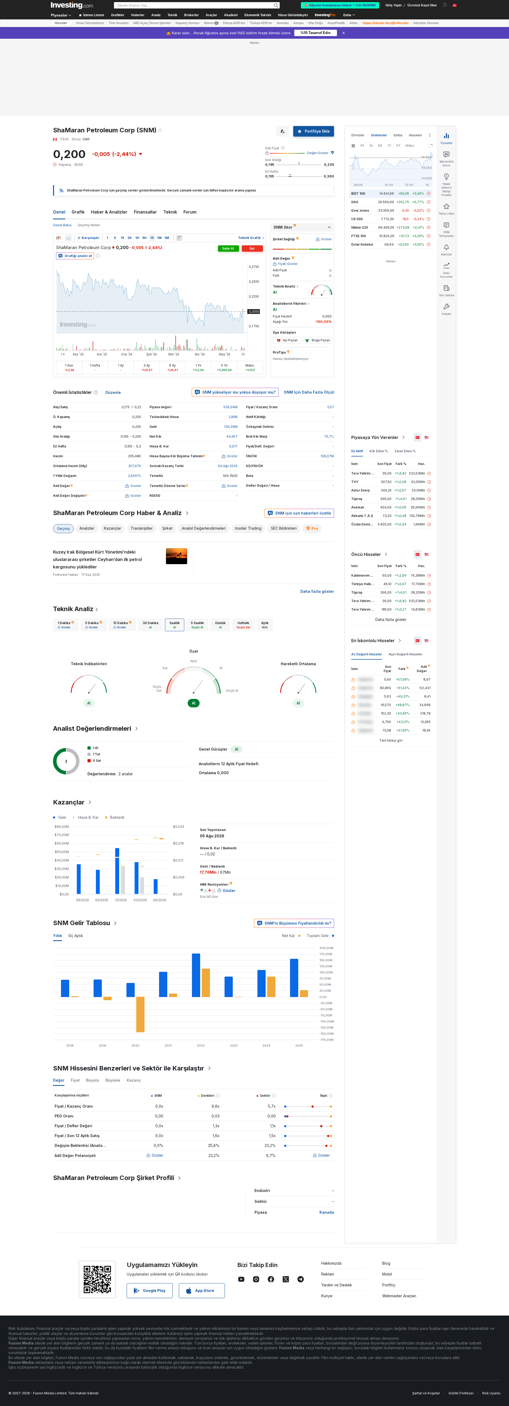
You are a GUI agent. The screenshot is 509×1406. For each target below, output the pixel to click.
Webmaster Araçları (399, 1296)
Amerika (283, 23)
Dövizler (358, 135)
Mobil (387, 1274)
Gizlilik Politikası (461, 1393)
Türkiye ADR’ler (261, 23)
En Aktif (357, 451)
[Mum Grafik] (58, 238)
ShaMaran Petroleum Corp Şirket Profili (113, 1178)
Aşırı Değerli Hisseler (405, 654)
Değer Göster (317, 153)
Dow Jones (360, 210)
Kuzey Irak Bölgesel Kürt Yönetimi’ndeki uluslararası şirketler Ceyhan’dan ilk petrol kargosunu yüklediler (97, 559)
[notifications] (445, 4)
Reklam (327, 1274)
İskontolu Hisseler (426, 23)
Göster (157, 1155)
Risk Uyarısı (491, 1393)
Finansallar (145, 212)
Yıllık (57, 935)
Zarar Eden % (405, 451)
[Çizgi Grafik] (68, 238)
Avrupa (298, 23)
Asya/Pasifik (336, 23)
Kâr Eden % (379, 451)
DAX (354, 202)
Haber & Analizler (109, 212)
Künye (326, 1296)
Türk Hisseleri (119, 23)
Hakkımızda (331, 1263)
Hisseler (61, 23)
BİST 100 (358, 193)
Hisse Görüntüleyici (293, 15)
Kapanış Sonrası (187, 23)
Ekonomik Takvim (257, 15)
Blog (386, 1263)
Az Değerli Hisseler (366, 654)
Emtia (398, 135)
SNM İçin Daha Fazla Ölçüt (309, 392)
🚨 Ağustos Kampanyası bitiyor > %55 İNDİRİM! (340, 5)
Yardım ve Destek (336, 1285)
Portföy (388, 1285)
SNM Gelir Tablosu (81, 923)
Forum (189, 212)
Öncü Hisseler (366, 554)
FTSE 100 (358, 236)
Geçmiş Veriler (89, 225)
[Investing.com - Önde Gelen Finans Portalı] (72, 5)
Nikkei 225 (359, 227)
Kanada (326, 1212)
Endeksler (379, 135)
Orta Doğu (315, 23)
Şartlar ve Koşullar (426, 1393)
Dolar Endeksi (362, 244)
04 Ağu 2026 (228, 466)
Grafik (78, 212)
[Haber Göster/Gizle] (179, 238)
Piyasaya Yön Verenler (374, 437)
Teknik (170, 212)
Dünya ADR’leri (234, 23)
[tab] (65, 625)
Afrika (353, 23)
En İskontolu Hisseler (373, 640)
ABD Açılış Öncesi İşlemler (152, 23)
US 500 (357, 219)
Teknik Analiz (73, 609)
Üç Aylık (75, 935)
